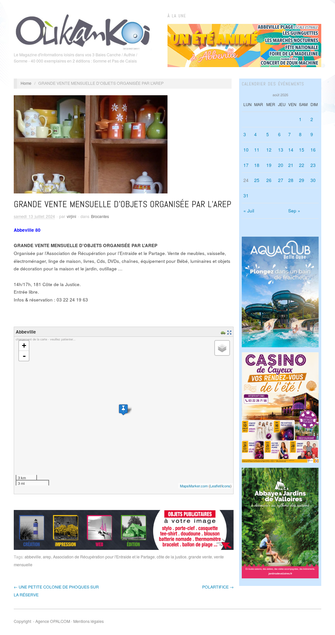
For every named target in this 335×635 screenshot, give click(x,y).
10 (246, 150)
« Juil (248, 211)
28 (290, 180)
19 (269, 165)
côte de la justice (171, 557)
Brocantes (100, 216)
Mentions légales (88, 621)
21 (290, 165)
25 (256, 180)
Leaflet (215, 485)
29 (301, 180)
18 (256, 165)
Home (26, 83)
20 (280, 165)
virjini (71, 216)
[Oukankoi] (83, 30)
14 (290, 150)
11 (256, 150)
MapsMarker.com (194, 485)
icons (226, 485)
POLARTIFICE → (218, 587)
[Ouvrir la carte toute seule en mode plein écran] (230, 332)
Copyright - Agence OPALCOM (42, 621)
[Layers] (222, 348)
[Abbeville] (123, 410)
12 (269, 150)
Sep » (294, 211)
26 (269, 180)
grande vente (200, 557)
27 (280, 180)
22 (301, 165)
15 (301, 150)
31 (246, 195)
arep (47, 557)
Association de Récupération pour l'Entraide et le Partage (104, 557)
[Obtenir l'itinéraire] (224, 332)
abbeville (33, 557)
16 (313, 150)
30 (313, 180)
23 (313, 165)
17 (246, 165)
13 (280, 150)
